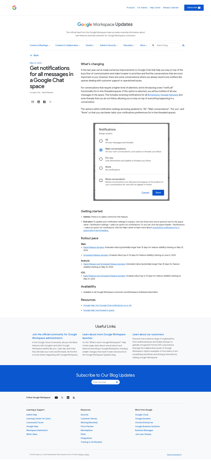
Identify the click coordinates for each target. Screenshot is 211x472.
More (143, 45)
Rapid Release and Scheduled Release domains (104, 264)
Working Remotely (89, 422)
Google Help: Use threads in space (98, 310)
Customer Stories (89, 418)
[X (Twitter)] (62, 398)
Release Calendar (171, 7)
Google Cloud (141, 415)
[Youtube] (56, 398)
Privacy (81, 454)
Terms (87, 454)
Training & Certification (91, 442)
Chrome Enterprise (144, 422)
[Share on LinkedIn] (39, 102)
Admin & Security (109, 45)
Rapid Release (47, 92)
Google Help (32, 426)
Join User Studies (143, 434)
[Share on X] (50, 102)
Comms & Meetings (40, 45)
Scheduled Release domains (95, 255)
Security (84, 415)
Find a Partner (87, 426)
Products (131, 7)
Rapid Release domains (93, 247)
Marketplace (87, 430)
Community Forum (34, 422)
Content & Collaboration (67, 45)
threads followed (169, 95)
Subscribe (194, 7)
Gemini (90, 45)
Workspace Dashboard (36, 430)
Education (129, 45)
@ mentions (154, 95)
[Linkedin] (68, 398)
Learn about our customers (148, 334)
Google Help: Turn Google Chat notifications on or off (107, 305)
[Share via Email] (33, 102)
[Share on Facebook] (44, 102)
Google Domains (143, 418)
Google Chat (35, 92)
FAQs (83, 434)
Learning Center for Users (38, 418)
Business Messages (144, 430)
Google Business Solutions (147, 426)
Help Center (155, 7)
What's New (31, 434)
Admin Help (31, 415)
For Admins (142, 7)
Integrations (86, 438)
